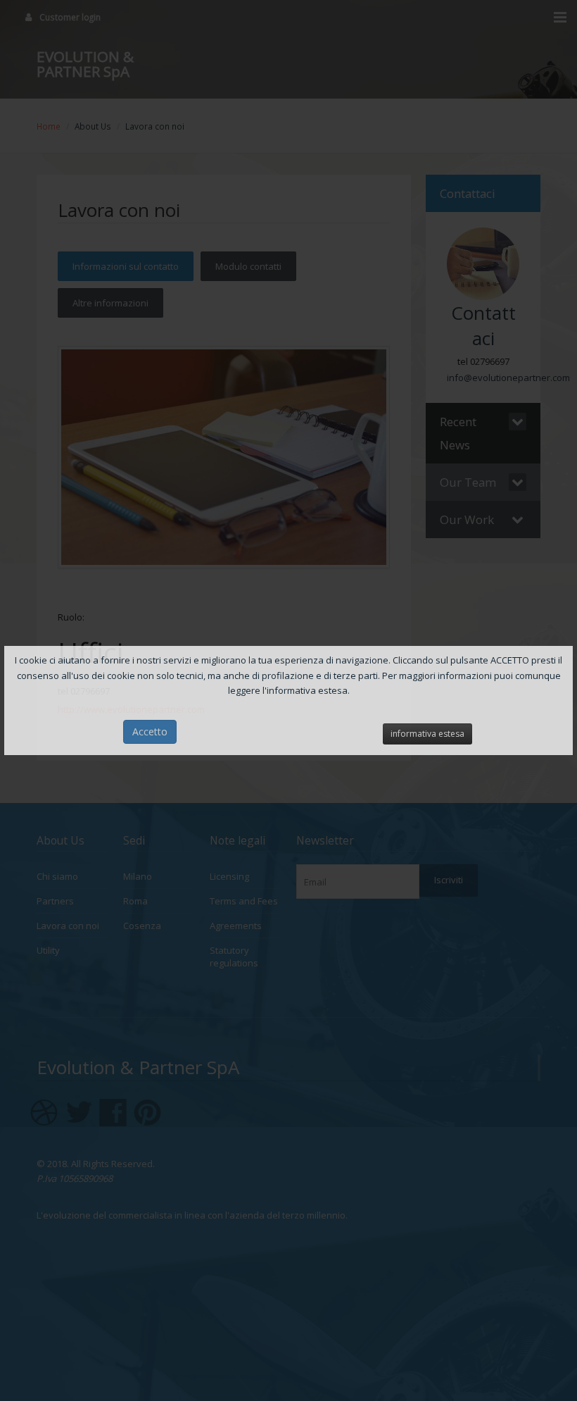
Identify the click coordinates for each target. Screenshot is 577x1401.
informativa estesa (427, 734)
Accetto (149, 731)
